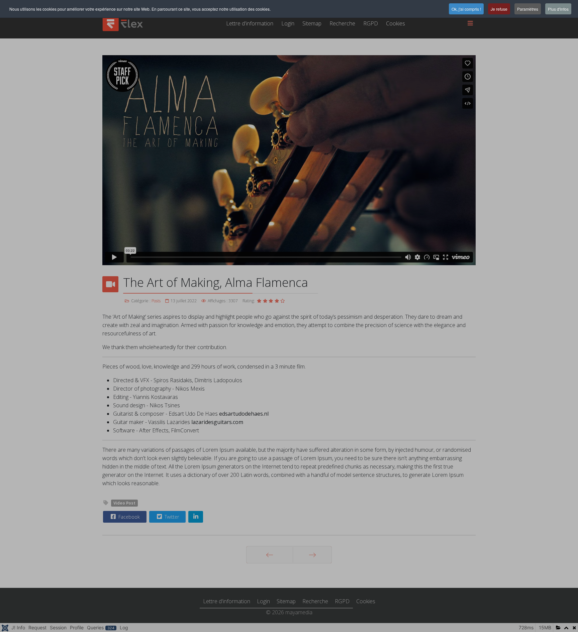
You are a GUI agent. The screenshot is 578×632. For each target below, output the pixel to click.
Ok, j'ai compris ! (466, 9)
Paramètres (527, 9)
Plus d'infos (558, 9)
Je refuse (499, 9)
